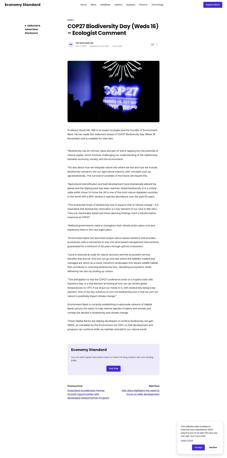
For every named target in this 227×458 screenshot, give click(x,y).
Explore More (213, 4)
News (93, 4)
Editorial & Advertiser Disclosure (32, 29)
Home (83, 4)
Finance (143, 4)
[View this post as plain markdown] (152, 44)
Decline (213, 447)
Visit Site (113, 368)
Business (131, 4)
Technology (157, 4)
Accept (198, 447)
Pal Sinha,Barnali (84, 43)
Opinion (118, 4)
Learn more (187, 440)
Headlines (105, 4)
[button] (156, 44)
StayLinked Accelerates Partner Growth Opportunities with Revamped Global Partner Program (88, 394)
